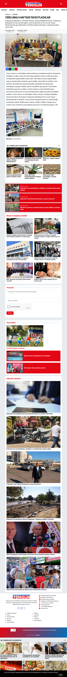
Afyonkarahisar (22, 10)
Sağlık (52, 10)
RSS (14, 630)
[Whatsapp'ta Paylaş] (13, 69)
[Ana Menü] (6, 4)
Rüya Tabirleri (37, 620)
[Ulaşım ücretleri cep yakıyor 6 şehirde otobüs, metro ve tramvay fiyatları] (47, 249)
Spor (57, 10)
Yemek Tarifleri (10, 622)
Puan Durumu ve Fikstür (47, 602)
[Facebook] (18, 608)
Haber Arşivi (44, 608)
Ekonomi (45, 10)
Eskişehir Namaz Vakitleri (47, 599)
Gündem (12, 10)
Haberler (7, 14)
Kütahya (38, 10)
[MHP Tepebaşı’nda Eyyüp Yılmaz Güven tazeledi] (20, 270)
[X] (21, 608)
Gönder (10, 313)
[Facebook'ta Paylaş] (7, 69)
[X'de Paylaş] (9, 69)
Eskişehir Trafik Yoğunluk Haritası (50, 601)
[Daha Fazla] (16, 69)
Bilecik (31, 10)
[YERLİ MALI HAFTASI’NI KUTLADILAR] (33, 50)
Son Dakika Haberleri (46, 606)
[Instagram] (24, 608)
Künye (8, 615)
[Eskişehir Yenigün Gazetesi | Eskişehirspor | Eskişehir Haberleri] (33, 4)
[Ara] (61, 4)
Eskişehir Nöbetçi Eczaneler (48, 595)
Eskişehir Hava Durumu (47, 597)
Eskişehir (4, 10)
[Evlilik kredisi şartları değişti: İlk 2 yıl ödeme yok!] (47, 270)
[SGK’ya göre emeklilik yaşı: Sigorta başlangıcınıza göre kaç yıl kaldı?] (20, 249)
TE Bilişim (37, 635)
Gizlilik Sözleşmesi (11, 613)
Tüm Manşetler (45, 604)
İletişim (36, 613)
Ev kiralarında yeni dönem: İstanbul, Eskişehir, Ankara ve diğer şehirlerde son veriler (47, 236)
